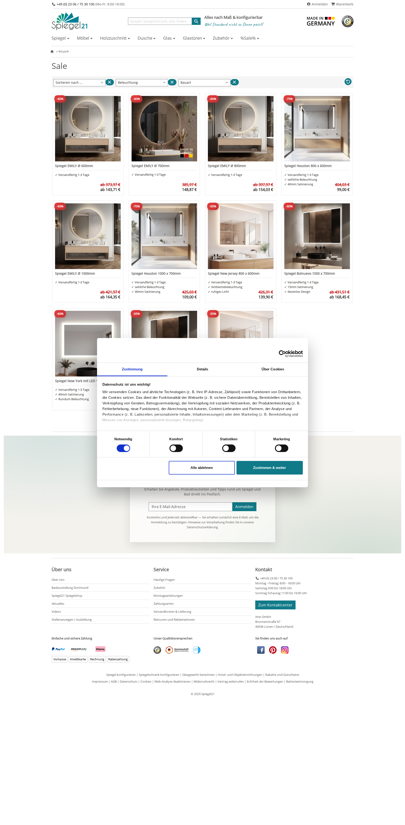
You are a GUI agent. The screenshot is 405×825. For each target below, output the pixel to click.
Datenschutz (128, 681)
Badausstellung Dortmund (70, 587)
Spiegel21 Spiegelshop (67, 595)
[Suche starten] (196, 21)
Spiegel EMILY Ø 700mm (150, 165)
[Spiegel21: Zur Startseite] (69, 21)
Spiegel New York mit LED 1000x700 (83, 381)
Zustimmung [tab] (132, 369)
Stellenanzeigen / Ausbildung (72, 619)
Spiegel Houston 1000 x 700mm (156, 273)
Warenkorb (344, 4)
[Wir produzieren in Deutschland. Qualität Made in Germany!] (321, 21)
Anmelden (319, 4)
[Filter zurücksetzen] (172, 82)
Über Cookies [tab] (273, 369)
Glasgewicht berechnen (198, 675)
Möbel (83, 38)
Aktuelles (58, 603)
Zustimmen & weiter (269, 468)
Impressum (100, 681)
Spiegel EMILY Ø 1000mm (75, 273)
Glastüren (192, 38)
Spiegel (59, 38)
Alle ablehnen (202, 468)
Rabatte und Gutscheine (282, 675)
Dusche (145, 38)
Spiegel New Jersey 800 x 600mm (233, 273)
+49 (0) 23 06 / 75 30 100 (275, 578)
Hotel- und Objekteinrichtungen (240, 675)
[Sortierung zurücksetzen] (109, 82)
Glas (167, 38)
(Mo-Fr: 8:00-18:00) (90, 4)
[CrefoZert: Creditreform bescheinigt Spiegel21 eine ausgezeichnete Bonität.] (194, 650)
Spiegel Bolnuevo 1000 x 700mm (309, 273)
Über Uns (58, 580)
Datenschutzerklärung (202, 527)
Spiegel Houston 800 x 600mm (308, 165)
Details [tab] (202, 369)
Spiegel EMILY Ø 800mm (227, 165)
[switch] (176, 448)
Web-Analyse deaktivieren (172, 681)
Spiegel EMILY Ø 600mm (74, 165)
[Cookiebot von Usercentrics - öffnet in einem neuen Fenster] (282, 353)
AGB (114, 681)
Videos (56, 611)
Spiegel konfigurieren (121, 675)
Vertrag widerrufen (231, 681)
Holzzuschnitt (113, 38)
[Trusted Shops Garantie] (347, 21)
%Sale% (248, 38)
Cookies (145, 681)
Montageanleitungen (168, 595)
